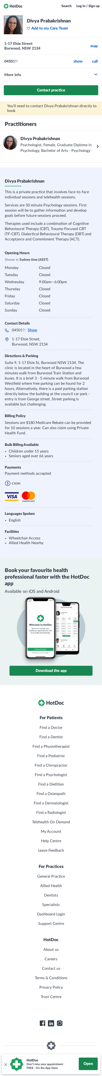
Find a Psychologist (51, 775)
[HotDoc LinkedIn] (51, 1023)
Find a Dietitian (51, 784)
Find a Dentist (51, 737)
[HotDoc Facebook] (42, 1023)
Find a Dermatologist (51, 803)
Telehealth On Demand (51, 822)
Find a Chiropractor (51, 765)
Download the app (51, 671)
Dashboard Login (51, 914)
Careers (51, 959)
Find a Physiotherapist (51, 746)
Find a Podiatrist (51, 756)
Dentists (51, 895)
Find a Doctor (51, 728)
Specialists (51, 905)
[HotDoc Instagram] (59, 1023)
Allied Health (51, 886)
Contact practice (51, 90)
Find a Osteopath (51, 794)
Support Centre (51, 924)
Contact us (51, 968)
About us (51, 950)
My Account (51, 831)
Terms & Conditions (51, 978)
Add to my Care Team (49, 28)
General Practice (51, 876)
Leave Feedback (51, 850)
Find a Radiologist (51, 813)
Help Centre (51, 841)
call (95, 61)
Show (78, 61)
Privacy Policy (51, 987)
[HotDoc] (13, 6)
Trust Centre (51, 997)
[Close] (5, 1064)
